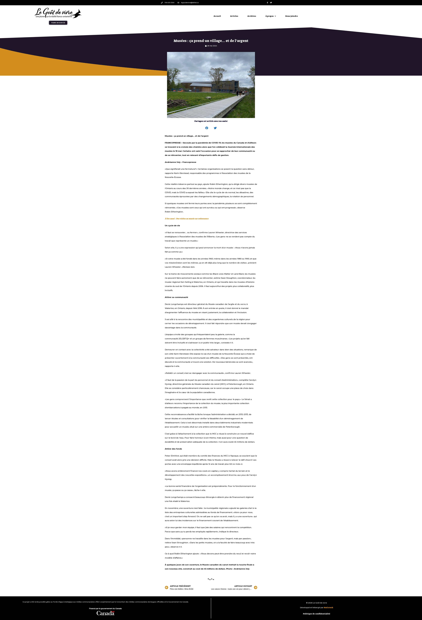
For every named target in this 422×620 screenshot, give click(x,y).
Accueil (217, 16)
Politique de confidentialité (316, 614)
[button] (207, 128)
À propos (269, 16)
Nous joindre (291, 16)
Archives (251, 16)
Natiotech (328, 607)
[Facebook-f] (267, 2)
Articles (234, 16)
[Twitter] (271, 2)
